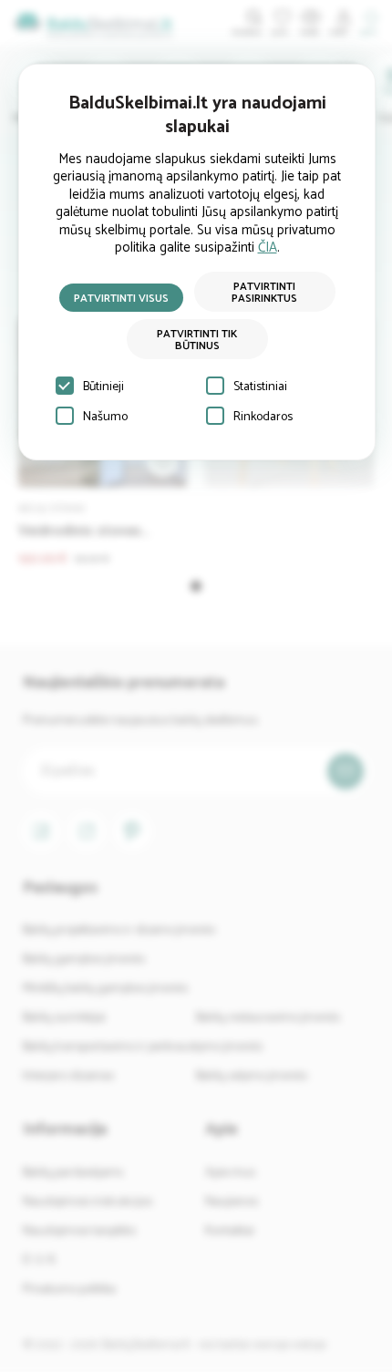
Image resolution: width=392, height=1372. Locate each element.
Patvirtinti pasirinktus (264, 292)
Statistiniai (260, 387)
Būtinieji (103, 387)
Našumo (105, 417)
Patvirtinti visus (121, 298)
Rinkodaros (263, 417)
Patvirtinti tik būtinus (197, 340)
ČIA (267, 247)
